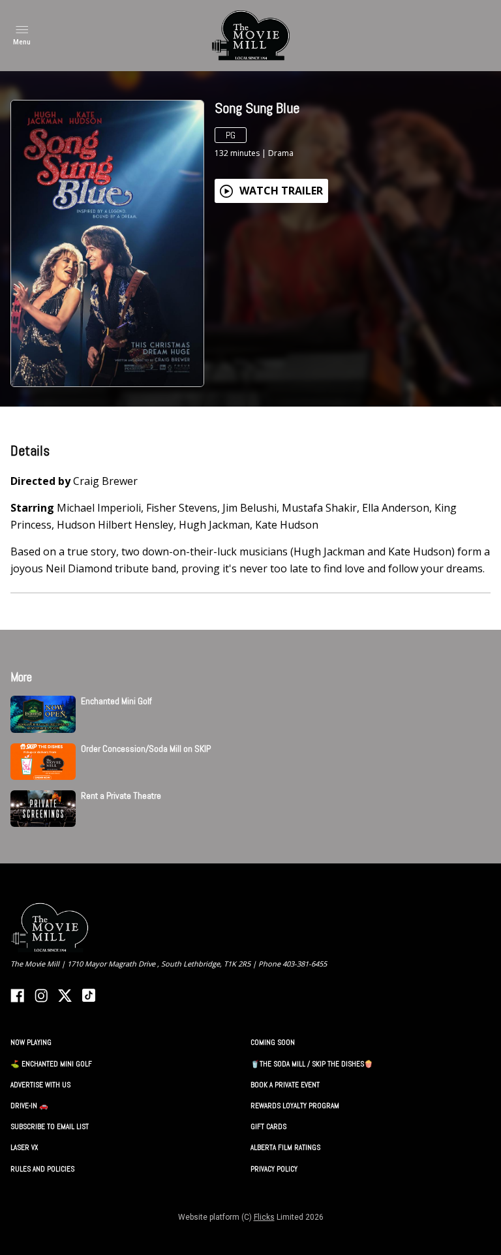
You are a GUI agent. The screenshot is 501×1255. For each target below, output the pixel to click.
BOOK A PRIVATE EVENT (285, 1084)
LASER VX (24, 1147)
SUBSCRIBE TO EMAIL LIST (49, 1126)
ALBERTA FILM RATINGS (285, 1147)
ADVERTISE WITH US (40, 1084)
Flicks (264, 1217)
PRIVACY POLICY (273, 1168)
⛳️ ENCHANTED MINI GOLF (51, 1063)
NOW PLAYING (31, 1042)
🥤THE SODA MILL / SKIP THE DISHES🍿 (311, 1063)
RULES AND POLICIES (42, 1168)
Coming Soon (272, 1042)
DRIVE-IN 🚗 (29, 1105)
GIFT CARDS (268, 1126)
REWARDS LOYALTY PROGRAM (294, 1105)
